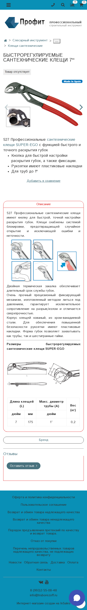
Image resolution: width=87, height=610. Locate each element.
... (56, 41)
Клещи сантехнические (25, 46)
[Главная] (5, 40)
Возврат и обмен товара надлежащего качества (43, 512)
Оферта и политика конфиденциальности (43, 497)
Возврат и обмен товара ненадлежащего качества (43, 521)
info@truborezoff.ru (43, 595)
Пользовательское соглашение (44, 504)
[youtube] (47, 582)
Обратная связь (36, 562)
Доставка (58, 562)
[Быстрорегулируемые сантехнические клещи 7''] (43, 103)
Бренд (43, 440)
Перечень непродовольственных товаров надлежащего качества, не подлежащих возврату (43, 551)
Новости (15, 562)
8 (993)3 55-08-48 (43, 590)
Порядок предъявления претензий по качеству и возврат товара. (43, 532)
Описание (43, 204)
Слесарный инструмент (30, 40)
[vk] (41, 582)
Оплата (72, 562)
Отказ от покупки (43, 541)
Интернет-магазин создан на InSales (43, 603)
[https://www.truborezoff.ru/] (43, 22)
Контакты (43, 569)
